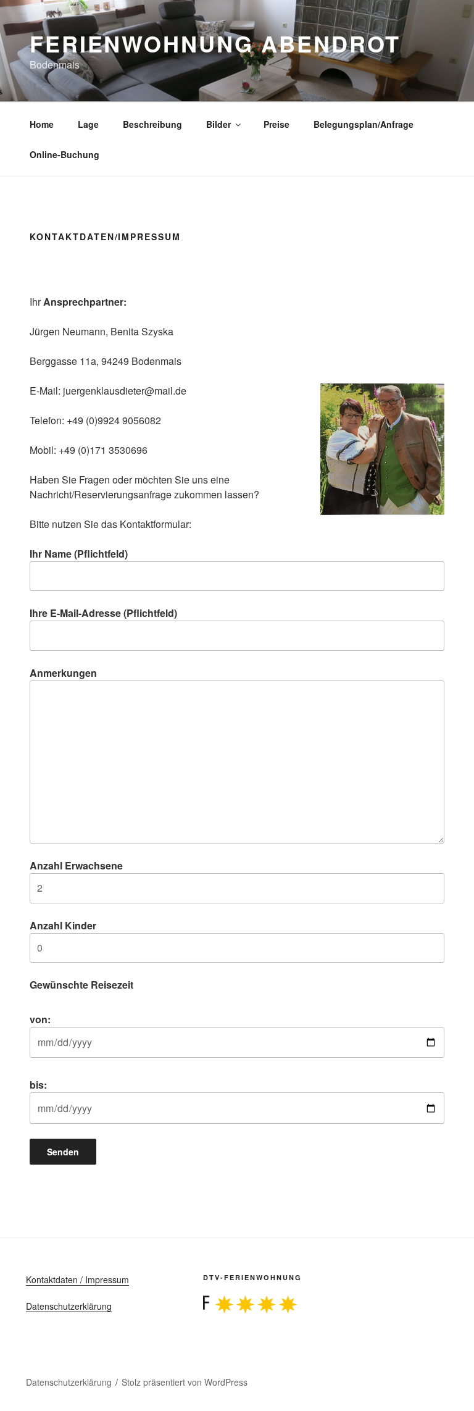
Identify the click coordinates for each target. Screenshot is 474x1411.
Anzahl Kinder (63, 925)
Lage (88, 124)
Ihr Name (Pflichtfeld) (79, 553)
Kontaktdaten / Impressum (77, 1279)
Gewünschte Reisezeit (81, 985)
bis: (38, 1085)
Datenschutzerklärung (69, 1306)
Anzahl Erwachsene (76, 865)
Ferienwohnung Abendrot (215, 43)
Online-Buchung (64, 154)
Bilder (218, 124)
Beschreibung (152, 124)
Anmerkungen (63, 673)
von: (40, 1019)
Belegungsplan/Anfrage (364, 124)
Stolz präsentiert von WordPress (184, 1382)
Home (42, 124)
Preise (276, 124)
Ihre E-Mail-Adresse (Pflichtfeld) (103, 613)
